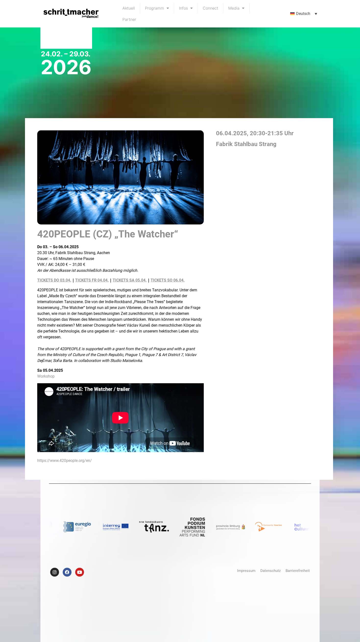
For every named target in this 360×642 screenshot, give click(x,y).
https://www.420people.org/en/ (64, 460)
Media (234, 8)
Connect (210, 8)
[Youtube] (79, 572)
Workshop (46, 376)
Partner (129, 19)
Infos (183, 8)
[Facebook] (67, 572)
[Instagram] (54, 572)
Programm (154, 8)
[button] (304, 14)
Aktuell (128, 8)
